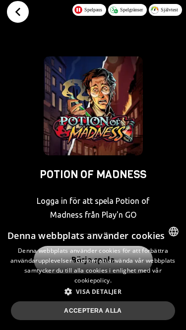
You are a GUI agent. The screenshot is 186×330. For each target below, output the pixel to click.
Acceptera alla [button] (93, 310)
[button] (93, 291)
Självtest (169, 9)
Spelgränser (131, 9)
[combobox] (174, 231)
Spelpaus (93, 9)
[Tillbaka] (18, 12)
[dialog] (93, 274)
